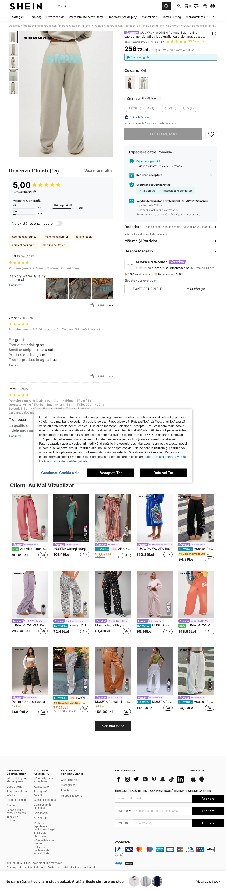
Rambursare (41, 786)
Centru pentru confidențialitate (25, 867)
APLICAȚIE (197, 770)
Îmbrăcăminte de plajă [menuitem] (123, 17)
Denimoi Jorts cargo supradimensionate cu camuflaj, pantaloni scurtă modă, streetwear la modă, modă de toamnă (30, 701)
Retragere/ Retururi (40, 793)
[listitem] (29, 528)
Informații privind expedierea (44, 780)
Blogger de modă (17, 799)
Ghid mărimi (41, 813)
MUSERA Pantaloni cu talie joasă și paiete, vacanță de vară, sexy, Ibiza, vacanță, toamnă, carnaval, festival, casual (113, 701)
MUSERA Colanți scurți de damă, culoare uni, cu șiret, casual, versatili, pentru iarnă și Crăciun (71, 549)
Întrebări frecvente (72, 795)
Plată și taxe (68, 785)
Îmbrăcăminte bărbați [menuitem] (199, 17)
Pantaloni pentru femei (108, 25)
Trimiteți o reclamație (13, 819)
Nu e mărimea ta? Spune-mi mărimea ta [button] (149, 123)
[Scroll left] (207, 16)
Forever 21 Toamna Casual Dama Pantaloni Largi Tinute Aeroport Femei (71, 625)
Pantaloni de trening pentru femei (144, 25)
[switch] (59, 223)
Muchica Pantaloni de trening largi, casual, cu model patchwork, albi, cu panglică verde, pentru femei (196, 701)
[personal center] (178, 6)
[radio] (130, 83)
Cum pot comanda (45, 799)
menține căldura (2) (57, 236)
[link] (187, 6)
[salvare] (211, 134)
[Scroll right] (213, 16)
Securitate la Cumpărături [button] (153, 184)
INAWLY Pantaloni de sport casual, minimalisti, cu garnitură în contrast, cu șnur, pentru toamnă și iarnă (71, 697)
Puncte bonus (69, 790)
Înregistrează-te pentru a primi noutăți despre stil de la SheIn (163, 790)
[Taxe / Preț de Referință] (150, 50)
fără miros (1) (84, 236)
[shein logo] (26, 6)
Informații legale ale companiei (16, 780)
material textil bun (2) (24, 236)
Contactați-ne (69, 779)
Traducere (15, 285)
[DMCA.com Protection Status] (129, 863)
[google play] (202, 781)
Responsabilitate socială (17, 793)
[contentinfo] (169, 852)
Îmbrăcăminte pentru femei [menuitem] (86, 17)
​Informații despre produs (44, 842)
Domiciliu (14, 25)
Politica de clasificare (40, 835)
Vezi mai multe (113, 726)
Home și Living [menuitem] (171, 17)
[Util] (91, 305)
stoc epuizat (163, 134)
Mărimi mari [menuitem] (149, 17)
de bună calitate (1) (55, 245)
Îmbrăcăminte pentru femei (39, 25)
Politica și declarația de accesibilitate (41, 850)
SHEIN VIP (40, 818)
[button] (205, 6)
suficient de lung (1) (23, 245)
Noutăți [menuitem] (36, 17)
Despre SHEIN (15, 786)
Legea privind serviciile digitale (17, 812)
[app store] (193, 781)
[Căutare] (166, 6)
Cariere (11, 805)
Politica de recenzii (22, 191)
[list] (150, 779)
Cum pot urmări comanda (43, 806)
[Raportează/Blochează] (110, 305)
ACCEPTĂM (122, 841)
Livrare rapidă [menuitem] (55, 17)
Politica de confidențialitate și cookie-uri (71, 867)
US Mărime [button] (149, 98)
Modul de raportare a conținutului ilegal (44, 826)
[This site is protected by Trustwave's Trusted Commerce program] (118, 863)
